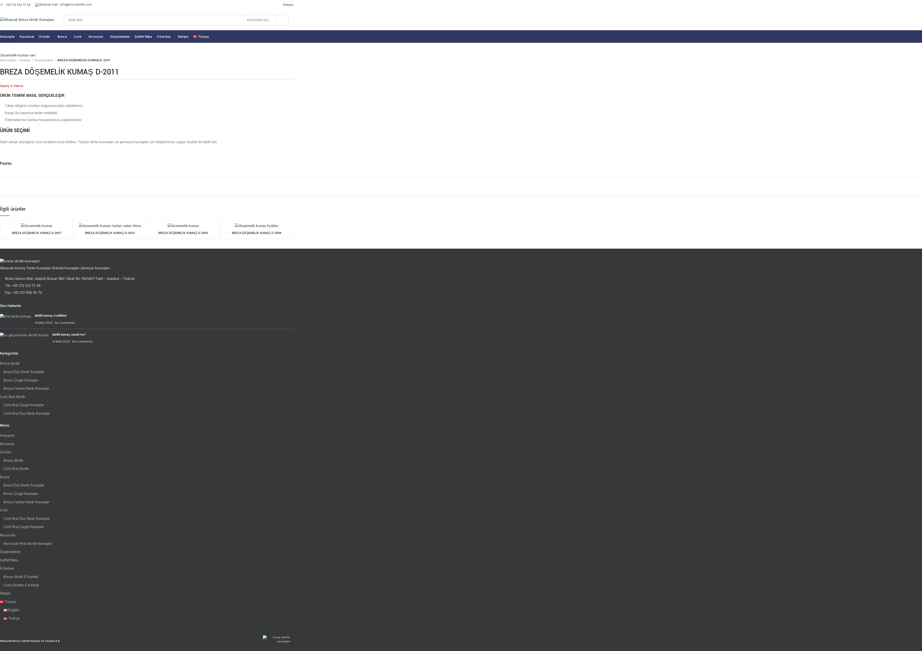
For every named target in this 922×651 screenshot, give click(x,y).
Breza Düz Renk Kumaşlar (24, 372)
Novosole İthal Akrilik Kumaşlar (28, 543)
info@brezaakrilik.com (76, 4)
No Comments (65, 323)
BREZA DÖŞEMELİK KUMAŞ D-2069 (256, 233)
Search (282, 19)
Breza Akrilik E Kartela (21, 577)
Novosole (7, 535)
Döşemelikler (44, 60)
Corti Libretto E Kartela (21, 585)
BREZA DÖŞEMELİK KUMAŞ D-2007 (36, 233)
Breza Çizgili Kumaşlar (21, 380)
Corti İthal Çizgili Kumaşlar (24, 405)
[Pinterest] (28, 163)
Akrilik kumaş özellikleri (51, 315)
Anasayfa (7, 435)
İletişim (5, 593)
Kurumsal (7, 444)
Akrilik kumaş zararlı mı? (69, 334)
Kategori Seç (258, 20)
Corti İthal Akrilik (12, 397)
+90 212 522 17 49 (17, 4)
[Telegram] (39, 163)
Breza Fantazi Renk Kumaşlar (26, 388)
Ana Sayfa (8, 60)
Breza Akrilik (10, 363)
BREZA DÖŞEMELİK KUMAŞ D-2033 (110, 233)
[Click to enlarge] (10, 48)
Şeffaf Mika (9, 560)
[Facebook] (17, 163)
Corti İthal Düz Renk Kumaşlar (27, 413)
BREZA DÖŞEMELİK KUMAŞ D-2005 (183, 233)
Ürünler (24, 60)
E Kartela (7, 568)
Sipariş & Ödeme (11, 86)
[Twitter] (22, 163)
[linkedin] (33, 163)
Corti (3, 510)
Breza (4, 477)
